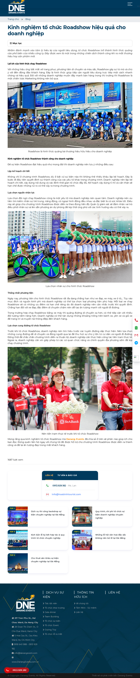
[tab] (49, 475)
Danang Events (75, 439)
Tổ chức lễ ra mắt (53, 634)
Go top (136, 666)
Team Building (52, 616)
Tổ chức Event (52, 625)
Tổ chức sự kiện (52, 621)
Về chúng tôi (82, 603)
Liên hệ (79, 612)
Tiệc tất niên (51, 603)
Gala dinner (50, 612)
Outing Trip (50, 629)
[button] (130, 4)
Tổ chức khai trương (55, 608)
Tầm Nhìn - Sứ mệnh (86, 608)
